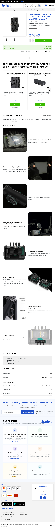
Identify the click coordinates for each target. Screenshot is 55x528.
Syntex (3, 10)
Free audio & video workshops (36, 405)
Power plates (27, 10)
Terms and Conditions (8, 514)
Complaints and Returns (9, 517)
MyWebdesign (5, 526)
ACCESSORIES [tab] (25, 58)
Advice (21, 517)
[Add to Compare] (23, 87)
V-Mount (43, 386)
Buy (44, 41)
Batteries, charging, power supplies (14, 10)
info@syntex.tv (43, 491)
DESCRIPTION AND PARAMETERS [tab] (11, 58)
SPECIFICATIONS (47, 115)
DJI (51, 389)
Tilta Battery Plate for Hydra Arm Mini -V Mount (15, 74)
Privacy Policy (6, 519)
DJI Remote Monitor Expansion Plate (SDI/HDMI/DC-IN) (39, 74)
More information (33, 28)
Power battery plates (36, 10)
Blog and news (23, 514)
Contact (16, 1)
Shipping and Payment (8, 512)
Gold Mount (49, 386)
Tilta (43, 10)
